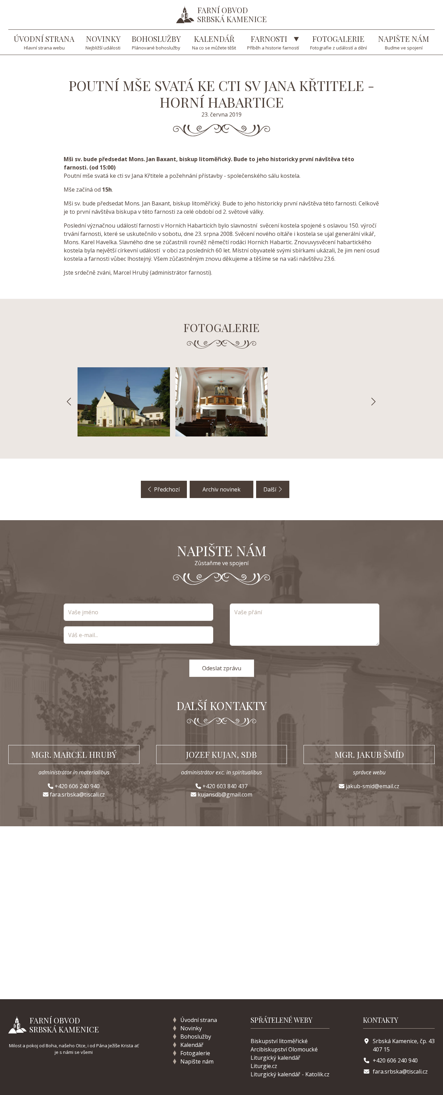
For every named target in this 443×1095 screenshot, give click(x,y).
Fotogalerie (195, 1053)
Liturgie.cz (264, 1066)
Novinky (191, 1028)
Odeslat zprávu (221, 668)
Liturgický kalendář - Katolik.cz (290, 1074)
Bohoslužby (195, 1036)
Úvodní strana (198, 1020)
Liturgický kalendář (275, 1057)
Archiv (221, 489)
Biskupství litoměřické (279, 1041)
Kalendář (192, 1045)
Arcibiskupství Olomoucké (284, 1049)
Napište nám (197, 1061)
